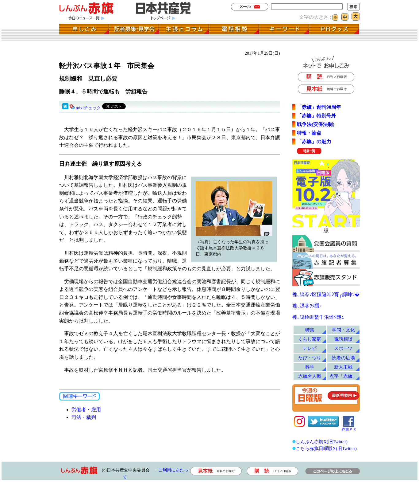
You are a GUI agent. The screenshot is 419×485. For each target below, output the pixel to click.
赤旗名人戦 (309, 376)
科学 (309, 367)
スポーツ (343, 348)
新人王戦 (343, 367)
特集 (309, 329)
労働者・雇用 (86, 409)
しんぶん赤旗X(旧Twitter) (322, 441)
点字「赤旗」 (343, 376)
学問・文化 (343, 329)
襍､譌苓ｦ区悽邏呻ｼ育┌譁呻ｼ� (325, 294)
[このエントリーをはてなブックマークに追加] (65, 108)
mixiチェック (88, 108)
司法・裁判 (83, 417)
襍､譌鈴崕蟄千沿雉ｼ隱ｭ (318, 317)
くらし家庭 (309, 339)
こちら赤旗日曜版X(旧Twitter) (326, 448)
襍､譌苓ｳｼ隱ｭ (307, 305)
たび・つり (309, 357)
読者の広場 (343, 357)
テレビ (310, 348)
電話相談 (343, 339)
